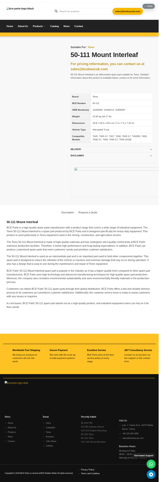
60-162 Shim (87, 434)
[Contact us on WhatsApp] (151, 464)
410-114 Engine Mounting (94, 430)
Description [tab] (67, 212)
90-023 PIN (86, 423)
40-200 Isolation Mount (92, 426)
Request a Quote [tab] (87, 212)
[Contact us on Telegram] (151, 474)
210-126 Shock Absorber (93, 442)
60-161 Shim (87, 438)
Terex (91, 47)
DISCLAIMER (77, 155)
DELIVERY (76, 149)
